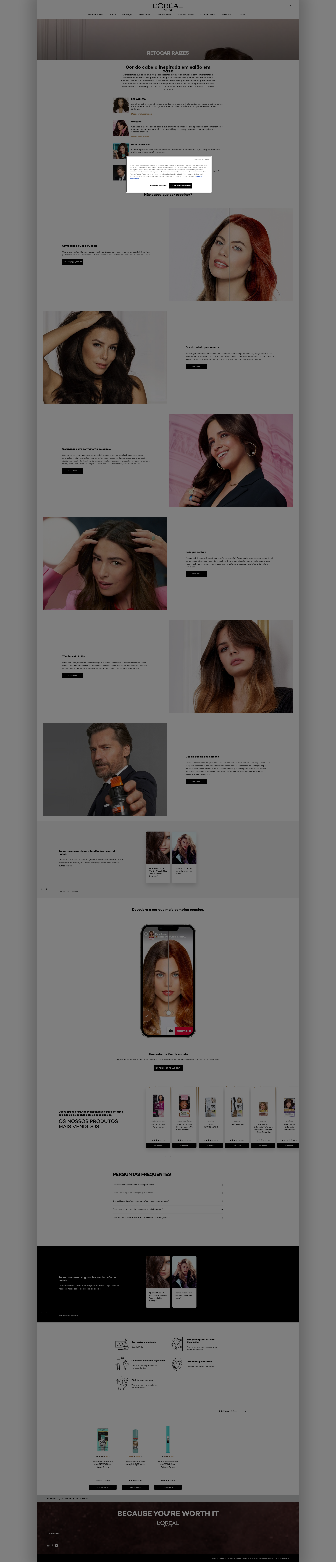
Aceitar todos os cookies (180, 186)
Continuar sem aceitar (202, 159)
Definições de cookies (158, 185)
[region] (169, 174)
